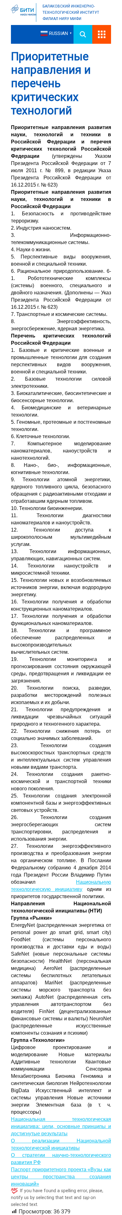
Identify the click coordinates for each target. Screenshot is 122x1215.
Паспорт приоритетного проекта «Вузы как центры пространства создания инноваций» (61, 1177)
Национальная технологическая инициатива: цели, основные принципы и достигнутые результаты (61, 1126)
